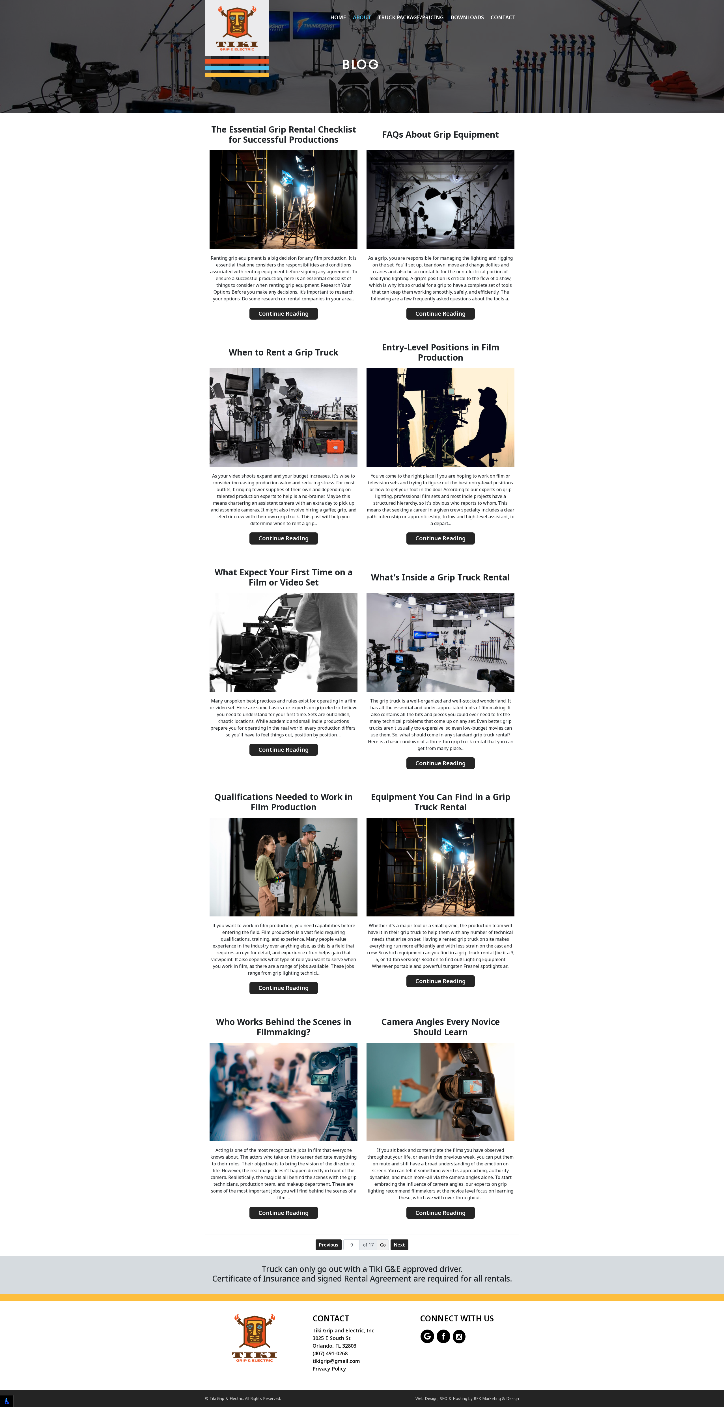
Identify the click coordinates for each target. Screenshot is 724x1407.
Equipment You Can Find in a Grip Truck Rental (440, 802)
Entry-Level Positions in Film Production (440, 352)
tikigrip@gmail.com (336, 1361)
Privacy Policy (329, 1368)
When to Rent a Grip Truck (283, 352)
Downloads (467, 17)
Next (399, 1245)
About (362, 17)
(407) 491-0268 (330, 1353)
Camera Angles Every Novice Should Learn (440, 1027)
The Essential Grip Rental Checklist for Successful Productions (283, 134)
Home (338, 17)
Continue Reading (283, 313)
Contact (503, 17)
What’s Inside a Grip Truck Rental (440, 577)
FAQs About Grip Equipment (440, 134)
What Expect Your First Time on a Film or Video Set (284, 577)
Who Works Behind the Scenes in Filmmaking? (283, 1027)
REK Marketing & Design (496, 1398)
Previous (328, 1245)
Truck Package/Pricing (411, 17)
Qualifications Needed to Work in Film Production (283, 802)
